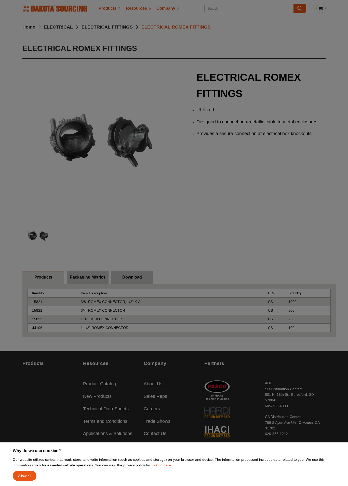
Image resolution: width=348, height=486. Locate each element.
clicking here (161, 465)
